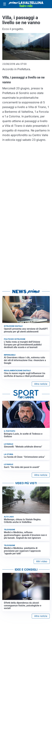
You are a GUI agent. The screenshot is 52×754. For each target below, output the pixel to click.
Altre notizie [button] (40, 383)
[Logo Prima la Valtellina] (26, 4)
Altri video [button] (41, 561)
